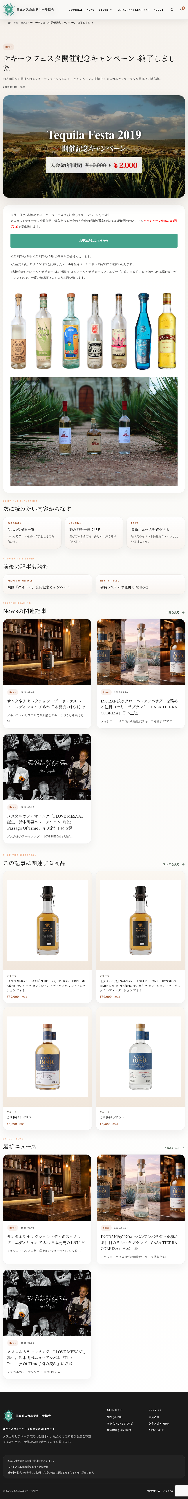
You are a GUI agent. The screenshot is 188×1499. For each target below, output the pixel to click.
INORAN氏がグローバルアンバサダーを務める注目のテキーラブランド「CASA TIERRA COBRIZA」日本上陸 (139, 707)
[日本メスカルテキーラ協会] (31, 1416)
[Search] (172, 10)
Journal (76, 9)
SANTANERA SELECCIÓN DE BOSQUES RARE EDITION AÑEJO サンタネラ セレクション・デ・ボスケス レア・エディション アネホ (47, 985)
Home (15, 22)
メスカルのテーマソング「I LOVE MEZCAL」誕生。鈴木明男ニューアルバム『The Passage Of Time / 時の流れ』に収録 (46, 822)
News (91, 9)
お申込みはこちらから (94, 240)
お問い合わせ (156, 1430)
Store (104, 9)
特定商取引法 (153, 1490)
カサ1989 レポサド (19, 1117)
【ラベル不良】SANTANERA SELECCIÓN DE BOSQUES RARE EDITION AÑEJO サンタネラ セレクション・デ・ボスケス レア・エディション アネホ (140, 985)
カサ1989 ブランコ (112, 1117)
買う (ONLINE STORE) (120, 1423)
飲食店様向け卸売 (159, 1423)
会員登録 (154, 1417)
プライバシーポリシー (174, 1490)
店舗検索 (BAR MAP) (119, 1430)
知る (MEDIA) (114, 1417)
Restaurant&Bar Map (133, 9)
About (159, 9)
